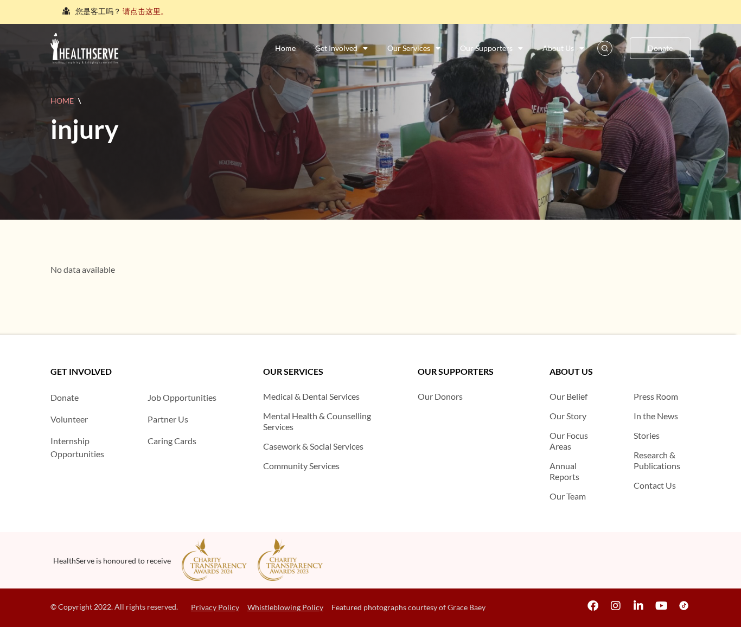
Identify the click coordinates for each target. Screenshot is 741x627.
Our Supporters (486, 48)
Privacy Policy (215, 607)
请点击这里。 (145, 11)
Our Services (408, 48)
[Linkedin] (638, 605)
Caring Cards (172, 441)
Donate (64, 397)
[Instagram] (615, 605)
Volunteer (69, 419)
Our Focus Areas (569, 440)
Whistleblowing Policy (285, 607)
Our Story (568, 416)
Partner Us (168, 419)
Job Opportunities (182, 397)
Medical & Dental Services (311, 396)
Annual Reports (564, 471)
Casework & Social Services (313, 446)
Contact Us (655, 485)
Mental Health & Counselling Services (317, 421)
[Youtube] (661, 605)
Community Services (301, 465)
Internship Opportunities (77, 447)
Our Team (568, 496)
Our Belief (568, 396)
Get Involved (336, 48)
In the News (656, 416)
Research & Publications (657, 460)
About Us (558, 48)
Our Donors (440, 396)
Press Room (656, 396)
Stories (647, 435)
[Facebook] (592, 605)
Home (285, 48)
